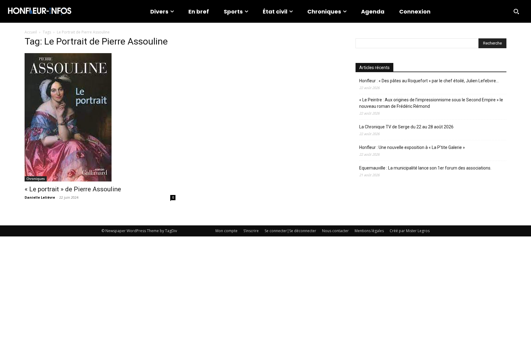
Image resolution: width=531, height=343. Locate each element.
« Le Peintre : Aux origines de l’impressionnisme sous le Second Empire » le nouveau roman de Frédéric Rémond (431, 103)
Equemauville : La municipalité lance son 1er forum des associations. (425, 168)
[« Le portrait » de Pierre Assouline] (100, 117)
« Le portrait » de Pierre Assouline (73, 189)
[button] (516, 11)
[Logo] (39, 11)
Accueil (31, 32)
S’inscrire (251, 230)
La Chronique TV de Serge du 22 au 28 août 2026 (406, 126)
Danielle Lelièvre (40, 197)
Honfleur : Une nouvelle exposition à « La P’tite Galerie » (412, 147)
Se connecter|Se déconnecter (290, 230)
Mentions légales (369, 230)
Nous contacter (335, 230)
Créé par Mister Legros (410, 230)
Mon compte (226, 230)
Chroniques (35, 179)
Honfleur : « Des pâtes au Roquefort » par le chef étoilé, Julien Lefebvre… (429, 80)
